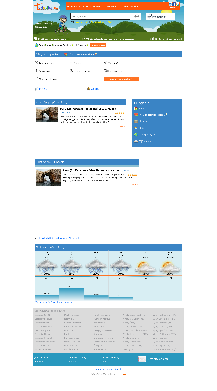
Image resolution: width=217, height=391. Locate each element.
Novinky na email (158, 359)
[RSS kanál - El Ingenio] (124, 374)
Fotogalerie (114, 71)
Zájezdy (95, 88)
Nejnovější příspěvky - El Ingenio (54, 102)
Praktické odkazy (111, 357)
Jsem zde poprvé (42, 357)
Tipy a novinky (81, 71)
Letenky (43, 88)
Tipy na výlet (45, 63)
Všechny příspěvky (120, 78)
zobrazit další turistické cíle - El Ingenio (58, 238)
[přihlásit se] (174, 4)
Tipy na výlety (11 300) (101, 22)
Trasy (76, 63)
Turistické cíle (115, 63)
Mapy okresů (81, 22)
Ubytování (143, 121)
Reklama (39, 361)
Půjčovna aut (145, 141)
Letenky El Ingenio (147, 134)
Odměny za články (77, 357)
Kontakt (106, 361)
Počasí (142, 127)
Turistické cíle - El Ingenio (50, 162)
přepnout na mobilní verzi (108, 369)
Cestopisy (44, 71)
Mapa (141, 108)
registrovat (174, 7)
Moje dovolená (47, 78)
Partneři (72, 361)
